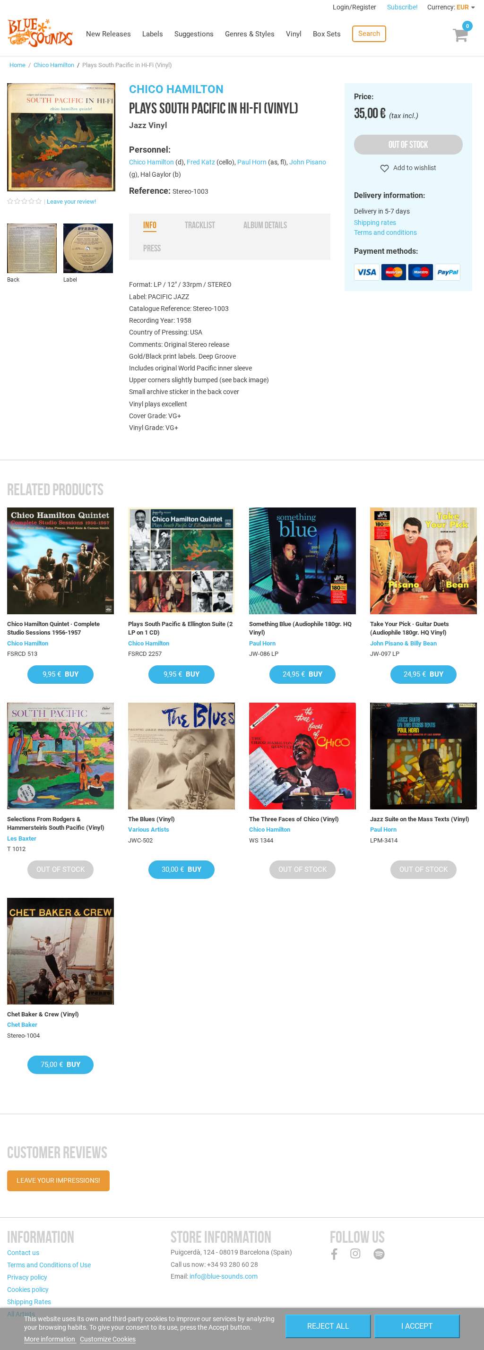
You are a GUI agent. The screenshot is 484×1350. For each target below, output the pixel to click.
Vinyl (294, 34)
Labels (152, 34)
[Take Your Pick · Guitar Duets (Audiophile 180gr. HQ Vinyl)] (423, 560)
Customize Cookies (108, 1339)
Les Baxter (21, 838)
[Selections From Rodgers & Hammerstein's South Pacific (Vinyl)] (60, 756)
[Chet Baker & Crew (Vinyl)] (60, 951)
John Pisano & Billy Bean (403, 643)
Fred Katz (201, 162)
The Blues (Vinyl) (151, 819)
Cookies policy (28, 1289)
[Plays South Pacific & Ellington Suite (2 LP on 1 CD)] (181, 560)
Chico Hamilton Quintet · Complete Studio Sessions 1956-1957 (53, 628)
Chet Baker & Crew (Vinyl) (43, 1014)
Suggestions (194, 34)
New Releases (108, 34)
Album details (265, 225)
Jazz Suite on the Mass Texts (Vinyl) (419, 819)
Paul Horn (252, 162)
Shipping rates (375, 222)
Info (149, 225)
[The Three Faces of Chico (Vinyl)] (302, 756)
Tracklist (200, 225)
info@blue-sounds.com (224, 1276)
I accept (417, 1326)
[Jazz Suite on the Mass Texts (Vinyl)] (423, 756)
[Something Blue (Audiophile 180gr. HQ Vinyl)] (302, 560)
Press (152, 248)
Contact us (23, 1252)
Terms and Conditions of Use (49, 1265)
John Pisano (307, 162)
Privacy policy (27, 1277)
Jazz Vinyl (148, 125)
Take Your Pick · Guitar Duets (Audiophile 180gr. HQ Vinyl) (409, 628)
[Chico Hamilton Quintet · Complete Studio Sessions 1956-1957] (60, 560)
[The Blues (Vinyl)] (181, 756)
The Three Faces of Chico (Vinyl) (294, 819)
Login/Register (355, 7)
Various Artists (148, 829)
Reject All (328, 1326)
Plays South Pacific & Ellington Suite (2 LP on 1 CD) (180, 628)
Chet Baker (22, 1024)
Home (17, 65)
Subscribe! (402, 7)
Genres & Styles (250, 34)
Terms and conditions (385, 232)
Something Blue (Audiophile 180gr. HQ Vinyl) (300, 628)
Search (369, 33)
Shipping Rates (29, 1302)
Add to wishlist (414, 168)
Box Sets (327, 34)
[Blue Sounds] (40, 32)
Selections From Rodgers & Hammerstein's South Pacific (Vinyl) (55, 823)
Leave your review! (71, 201)
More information (50, 1339)
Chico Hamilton (54, 65)
